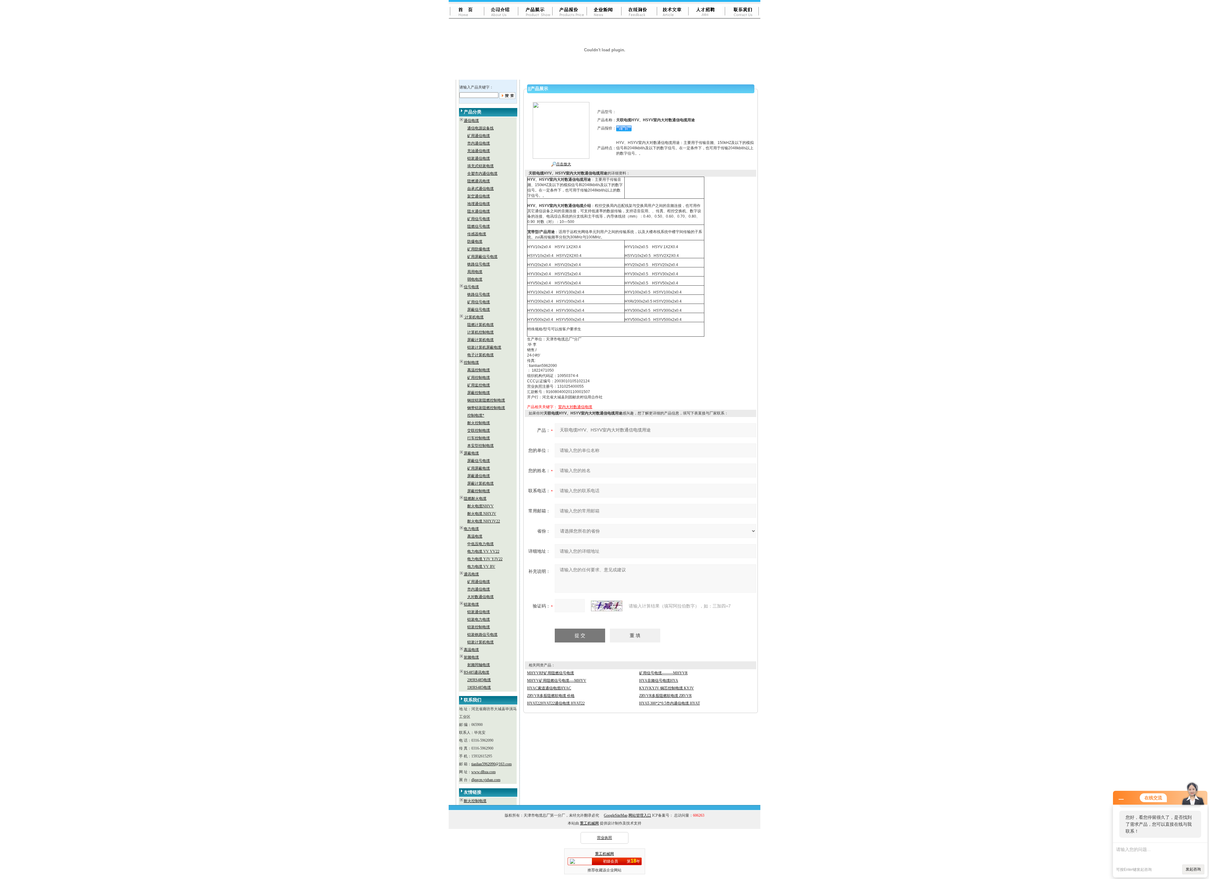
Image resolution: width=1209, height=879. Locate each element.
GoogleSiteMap (615, 815)
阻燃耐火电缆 (475, 498)
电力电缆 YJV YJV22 (484, 559)
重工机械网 (589, 823)
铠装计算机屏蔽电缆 (484, 347)
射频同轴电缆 (478, 665)
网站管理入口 (639, 815)
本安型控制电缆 (480, 445)
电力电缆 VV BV (481, 566)
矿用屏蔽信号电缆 (482, 256)
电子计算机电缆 (480, 355)
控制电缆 (471, 362)
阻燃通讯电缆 (478, 181)
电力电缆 (471, 529)
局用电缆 (474, 272)
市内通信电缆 (478, 143)
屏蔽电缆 (471, 453)
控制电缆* (475, 415)
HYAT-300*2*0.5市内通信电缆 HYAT (669, 703)
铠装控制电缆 (478, 627)
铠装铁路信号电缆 (482, 634)
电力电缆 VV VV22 (483, 551)
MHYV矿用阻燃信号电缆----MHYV (556, 680)
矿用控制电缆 (478, 377)
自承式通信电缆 (480, 188)
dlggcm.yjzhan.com (485, 780)
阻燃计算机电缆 (480, 324)
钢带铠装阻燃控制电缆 (486, 408)
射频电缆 (471, 657)
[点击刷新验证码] (606, 606)
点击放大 (563, 164)
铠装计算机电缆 (480, 642)
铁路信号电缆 (478, 264)
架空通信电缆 (478, 196)
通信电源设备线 (480, 128)
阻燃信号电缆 (478, 226)
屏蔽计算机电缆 (480, 340)
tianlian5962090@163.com (491, 764)
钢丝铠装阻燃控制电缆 (486, 400)
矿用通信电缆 (478, 136)
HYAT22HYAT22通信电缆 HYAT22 (556, 703)
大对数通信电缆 (480, 597)
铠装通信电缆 (478, 158)
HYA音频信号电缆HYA (658, 680)
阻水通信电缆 (478, 211)
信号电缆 (471, 287)
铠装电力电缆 (478, 619)
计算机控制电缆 (480, 332)
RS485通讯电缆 (476, 672)
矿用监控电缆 (478, 385)
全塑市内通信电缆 (482, 173)
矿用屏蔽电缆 (478, 468)
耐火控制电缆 (478, 423)
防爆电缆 (474, 241)
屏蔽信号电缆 (478, 309)
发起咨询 (1193, 869)
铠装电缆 (471, 604)
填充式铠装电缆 (480, 166)
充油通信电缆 (478, 151)
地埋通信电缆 (478, 204)
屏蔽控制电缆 (478, 393)
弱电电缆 (474, 279)
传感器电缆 (476, 234)
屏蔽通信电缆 (478, 476)
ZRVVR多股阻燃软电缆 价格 (551, 695)
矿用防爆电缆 (478, 249)
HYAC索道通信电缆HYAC (549, 688)
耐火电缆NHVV (480, 506)
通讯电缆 (471, 574)
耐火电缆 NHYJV (481, 513)
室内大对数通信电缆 (575, 407)
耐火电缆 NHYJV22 (483, 521)
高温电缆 (474, 536)
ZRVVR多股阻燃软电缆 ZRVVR (665, 695)
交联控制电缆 (478, 430)
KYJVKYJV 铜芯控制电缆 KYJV (666, 688)
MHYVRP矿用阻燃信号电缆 (550, 673)
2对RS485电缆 (479, 680)
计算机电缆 (474, 317)
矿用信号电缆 (478, 219)
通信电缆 (471, 120)
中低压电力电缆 (480, 544)
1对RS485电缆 (479, 687)
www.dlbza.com (483, 772)
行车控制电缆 (478, 438)
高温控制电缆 (478, 370)
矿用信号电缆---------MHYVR (663, 673)
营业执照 (604, 838)
